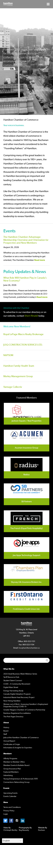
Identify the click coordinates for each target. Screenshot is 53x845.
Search (47, 660)
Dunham (41, 830)
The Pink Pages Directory (13, 717)
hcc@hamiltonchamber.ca (29, 648)
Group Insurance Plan (12, 769)
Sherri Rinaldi (31, 316)
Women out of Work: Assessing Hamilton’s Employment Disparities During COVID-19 (25, 705)
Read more (39, 260)
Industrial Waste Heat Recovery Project (18, 697)
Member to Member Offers (14, 762)
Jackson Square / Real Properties (26, 414)
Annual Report (9, 741)
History (6, 728)
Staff (5, 734)
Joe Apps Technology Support (26, 548)
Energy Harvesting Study (13, 691)
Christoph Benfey (10, 830)
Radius (26, 467)
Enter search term (26, 660)
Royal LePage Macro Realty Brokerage (23, 334)
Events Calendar (9, 796)
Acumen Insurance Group (26, 440)
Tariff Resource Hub (11, 677)
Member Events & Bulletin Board (16, 765)
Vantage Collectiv (12, 387)
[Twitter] (5, 821)
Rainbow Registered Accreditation (17, 713)
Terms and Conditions (12, 807)
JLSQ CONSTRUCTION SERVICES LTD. (23, 345)
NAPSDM (8, 355)
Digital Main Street (10, 687)
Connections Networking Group (16, 782)
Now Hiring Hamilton (12, 701)
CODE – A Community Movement (16, 684)
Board (5, 731)
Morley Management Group (18, 376)
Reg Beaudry (24, 830)
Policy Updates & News (24, 271)
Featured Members (11, 772)
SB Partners (26, 494)
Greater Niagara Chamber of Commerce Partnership (24, 710)
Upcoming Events (10, 793)
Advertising (8, 775)
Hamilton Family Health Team (18, 366)
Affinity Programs (10, 759)
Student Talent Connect (12, 681)
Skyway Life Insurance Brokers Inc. (26, 575)
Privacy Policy (8, 811)
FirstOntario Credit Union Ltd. (26, 602)
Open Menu (48, 4)
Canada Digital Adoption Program (17, 694)
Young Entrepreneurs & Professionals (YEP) (20, 779)
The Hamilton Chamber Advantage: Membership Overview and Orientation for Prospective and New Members (25, 240)
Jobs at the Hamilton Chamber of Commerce (21, 738)
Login (5, 814)
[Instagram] (17, 821)
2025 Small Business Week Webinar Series (20, 674)
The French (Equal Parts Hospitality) (26, 521)
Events (9, 231)
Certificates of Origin (11, 744)
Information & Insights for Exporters (17, 748)
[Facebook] (11, 821)
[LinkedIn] (23, 821)
